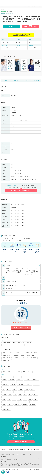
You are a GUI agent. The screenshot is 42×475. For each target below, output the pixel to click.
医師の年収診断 (26, 464)
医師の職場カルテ (4, 465)
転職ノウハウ (3, 463)
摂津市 (30, 399)
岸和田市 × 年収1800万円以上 (8, 352)
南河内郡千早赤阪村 (6, 409)
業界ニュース (11, 464)
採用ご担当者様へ (4, 449)
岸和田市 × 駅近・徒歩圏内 (31, 357)
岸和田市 (25, 6)
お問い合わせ (26, 449)
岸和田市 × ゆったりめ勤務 (19, 357)
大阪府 (21, 6)
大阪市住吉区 (13, 384)
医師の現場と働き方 (28, 463)
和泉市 (4, 399)
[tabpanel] (7, 65)
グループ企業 (31, 469)
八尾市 (35, 394)
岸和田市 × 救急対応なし (7, 355)
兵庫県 (19, 371)
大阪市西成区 (28, 384)
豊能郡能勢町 (25, 404)
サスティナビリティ (23, 469)
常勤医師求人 (16, 6)
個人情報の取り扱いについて (17, 449)
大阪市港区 (4, 379)
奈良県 (24, 371)
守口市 (20, 394)
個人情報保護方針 (37, 469)
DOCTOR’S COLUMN (11, 463)
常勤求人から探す (4, 454)
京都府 (9, 371)
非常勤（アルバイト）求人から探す (15, 454)
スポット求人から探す (27, 454)
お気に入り (12, 26)
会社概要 (13, 469)
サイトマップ (32, 449)
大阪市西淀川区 (35, 379)
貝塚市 (15, 394)
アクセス (17, 469)
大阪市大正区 (11, 379)
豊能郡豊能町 (17, 404)
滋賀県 (4, 371)
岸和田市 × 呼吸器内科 (27, 342)
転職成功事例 (8, 459)
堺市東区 (20, 389)
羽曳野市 (19, 399)
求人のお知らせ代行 (34, 464)
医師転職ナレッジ (20, 463)
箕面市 (9, 399)
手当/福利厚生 (35, 81)
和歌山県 (29, 371)
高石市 (35, 399)
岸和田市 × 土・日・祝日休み (19, 355)
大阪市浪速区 (27, 379)
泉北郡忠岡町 (32, 404)
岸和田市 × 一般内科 (6, 342)
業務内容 (16, 80)
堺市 (3, 389)
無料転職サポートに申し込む (21, 441)
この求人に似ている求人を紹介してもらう (22, 190)
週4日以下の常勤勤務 (9, 13)
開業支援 (37, 449)
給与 (6, 80)
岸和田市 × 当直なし (19, 352)
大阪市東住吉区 (21, 384)
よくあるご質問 (15, 459)
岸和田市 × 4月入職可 (31, 355)
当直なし (3, 13)
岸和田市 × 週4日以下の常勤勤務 (31, 352)
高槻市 (10, 394)
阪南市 (4, 404)
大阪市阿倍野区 (5, 384)
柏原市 (14, 399)
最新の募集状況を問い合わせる (30, 26)
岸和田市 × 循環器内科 (16, 342)
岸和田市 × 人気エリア (6, 360)
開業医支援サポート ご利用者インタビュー (17, 465)
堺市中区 (14, 389)
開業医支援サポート (18, 464)
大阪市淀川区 (36, 384)
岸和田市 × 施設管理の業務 (7, 357)
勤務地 (26, 80)
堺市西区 (26, 389)
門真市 (25, 399)
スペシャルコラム (4, 464)
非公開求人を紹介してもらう (21, 327)
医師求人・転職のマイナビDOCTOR (6, 6)
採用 (27, 469)
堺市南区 (32, 389)
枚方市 (25, 394)
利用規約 (10, 449)
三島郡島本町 (10, 404)
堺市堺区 (8, 389)
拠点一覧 (3, 459)
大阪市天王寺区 (19, 379)
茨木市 (30, 394)
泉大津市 (4, 394)
